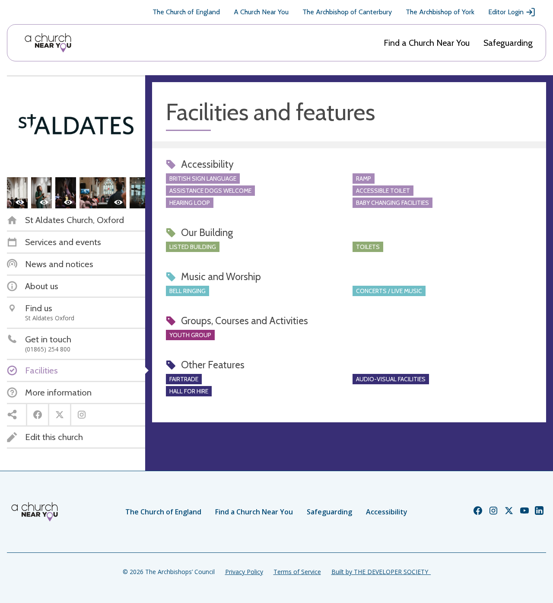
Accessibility (386, 512)
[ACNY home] (48, 43)
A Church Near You (261, 12)
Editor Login (506, 12)
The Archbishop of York (440, 12)
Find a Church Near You (427, 43)
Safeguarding (508, 43)
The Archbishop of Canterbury (347, 12)
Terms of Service (297, 572)
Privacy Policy (244, 572)
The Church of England (186, 12)
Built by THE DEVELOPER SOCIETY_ (381, 572)
